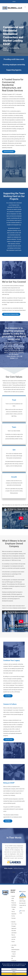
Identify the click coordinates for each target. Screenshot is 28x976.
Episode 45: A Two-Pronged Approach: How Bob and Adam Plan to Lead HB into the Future (14, 931)
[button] (12, 872)
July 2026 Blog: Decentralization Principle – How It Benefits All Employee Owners (14, 954)
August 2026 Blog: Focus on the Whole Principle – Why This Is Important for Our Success (13, 907)
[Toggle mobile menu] (25, 7)
